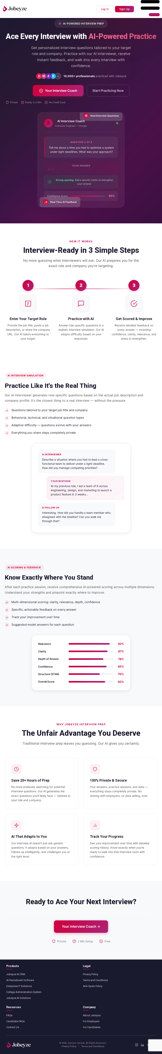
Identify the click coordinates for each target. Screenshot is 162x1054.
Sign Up (124, 9)
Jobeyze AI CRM (15, 974)
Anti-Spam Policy (92, 986)
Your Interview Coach (61, 91)
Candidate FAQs (15, 1021)
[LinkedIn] (142, 1045)
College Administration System (23, 992)
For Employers (91, 1021)
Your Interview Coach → (81, 926)
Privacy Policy (90, 974)
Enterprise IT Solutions (19, 986)
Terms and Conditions (95, 980)
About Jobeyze (92, 1015)
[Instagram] (136, 1045)
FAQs (9, 1015)
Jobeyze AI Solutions (18, 997)
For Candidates (91, 1027)
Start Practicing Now (108, 91)
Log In (105, 9)
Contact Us (12, 1027)
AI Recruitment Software (20, 980)
